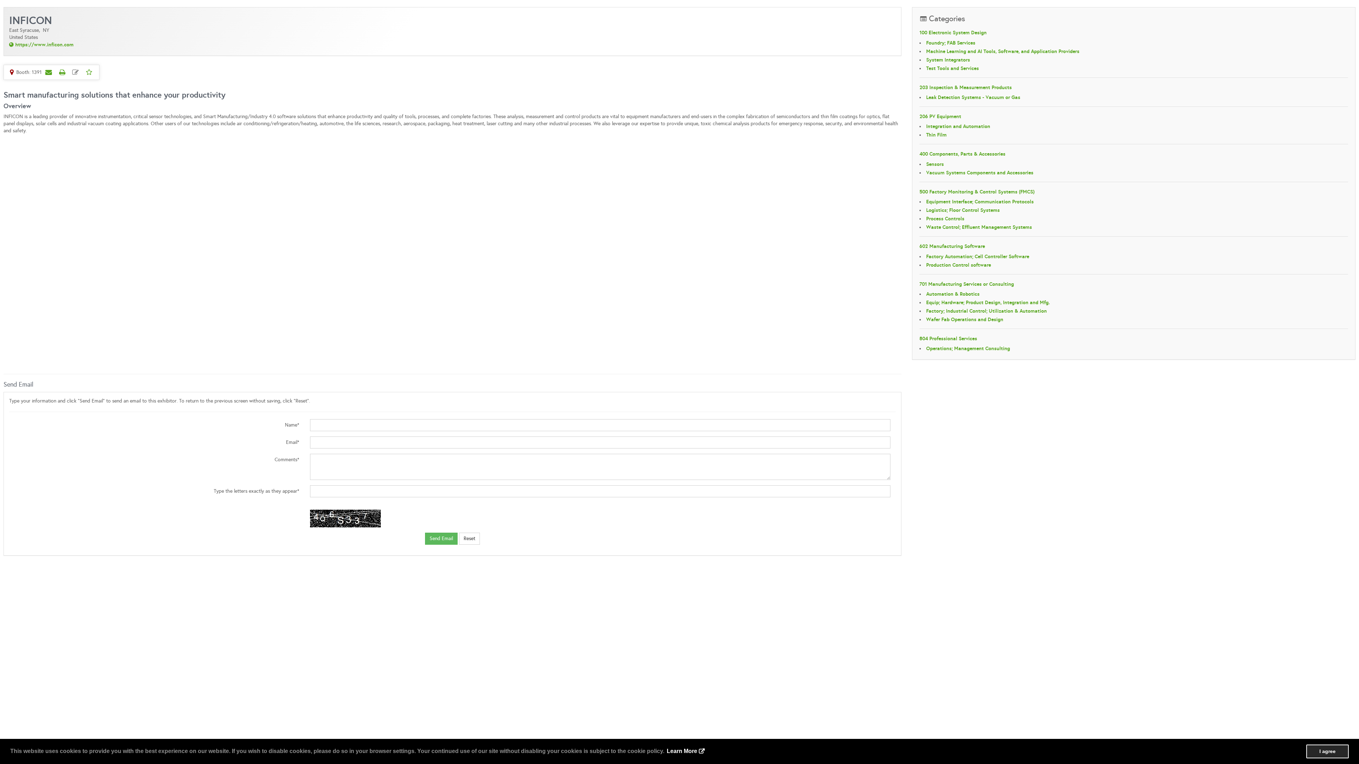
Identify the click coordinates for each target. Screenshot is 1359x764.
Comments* (287, 460)
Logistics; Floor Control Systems (963, 210)
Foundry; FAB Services (950, 43)
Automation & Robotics (953, 294)
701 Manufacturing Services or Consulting (966, 284)
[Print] (62, 72)
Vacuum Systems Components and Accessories (979, 172)
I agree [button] (1327, 751)
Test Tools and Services (952, 68)
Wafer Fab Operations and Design (964, 319)
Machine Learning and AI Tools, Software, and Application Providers (1002, 51)
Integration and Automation (958, 126)
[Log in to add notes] (75, 72)
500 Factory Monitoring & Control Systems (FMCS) (976, 192)
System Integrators (948, 60)
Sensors (935, 164)
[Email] (48, 72)
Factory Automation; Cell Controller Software (977, 256)
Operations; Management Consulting (968, 348)
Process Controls (945, 218)
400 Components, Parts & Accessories (962, 154)
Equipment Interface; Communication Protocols (980, 201)
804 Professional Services (948, 338)
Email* (292, 442)
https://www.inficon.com (44, 44)
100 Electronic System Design (953, 32)
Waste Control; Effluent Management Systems (979, 227)
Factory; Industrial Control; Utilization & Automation (986, 311)
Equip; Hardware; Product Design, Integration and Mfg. (988, 302)
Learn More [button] (682, 751)
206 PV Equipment (940, 116)
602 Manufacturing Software (952, 246)
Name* (292, 425)
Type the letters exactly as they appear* (256, 491)
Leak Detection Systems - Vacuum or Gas (973, 97)
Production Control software (958, 265)
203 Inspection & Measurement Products (965, 87)
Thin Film (936, 135)
